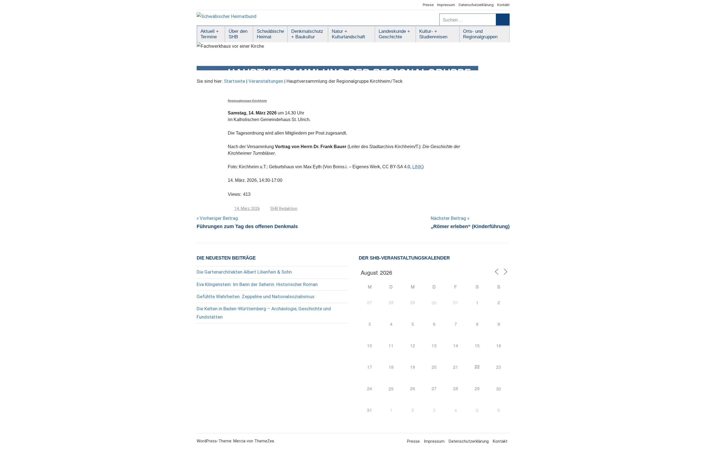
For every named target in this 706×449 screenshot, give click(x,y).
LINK (417, 166)
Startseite (234, 81)
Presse (428, 5)
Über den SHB (238, 34)
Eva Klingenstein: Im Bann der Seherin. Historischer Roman (257, 284)
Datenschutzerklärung (476, 5)
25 (391, 389)
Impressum (446, 5)
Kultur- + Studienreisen (433, 34)
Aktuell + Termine (209, 34)
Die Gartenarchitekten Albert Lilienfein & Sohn (244, 272)
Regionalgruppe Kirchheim (247, 100)
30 (434, 303)
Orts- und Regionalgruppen (480, 34)
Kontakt (503, 5)
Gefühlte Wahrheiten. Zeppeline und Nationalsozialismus (255, 296)
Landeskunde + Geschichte (394, 34)
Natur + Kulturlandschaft (348, 34)
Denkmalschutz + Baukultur (307, 34)
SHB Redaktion (283, 208)
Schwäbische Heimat (270, 34)
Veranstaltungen (265, 81)
